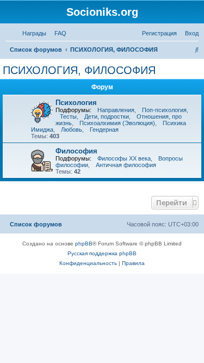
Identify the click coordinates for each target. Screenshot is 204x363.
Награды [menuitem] (34, 33)
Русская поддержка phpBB (102, 253)
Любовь (71, 129)
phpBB (83, 244)
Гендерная (104, 129)
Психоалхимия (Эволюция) (117, 123)
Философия (76, 151)
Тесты (68, 116)
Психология (76, 103)
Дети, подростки (106, 116)
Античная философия (126, 165)
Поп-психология (164, 110)
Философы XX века (124, 158)
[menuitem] (58, 33)
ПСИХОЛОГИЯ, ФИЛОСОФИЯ (79, 70)
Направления (115, 110)
